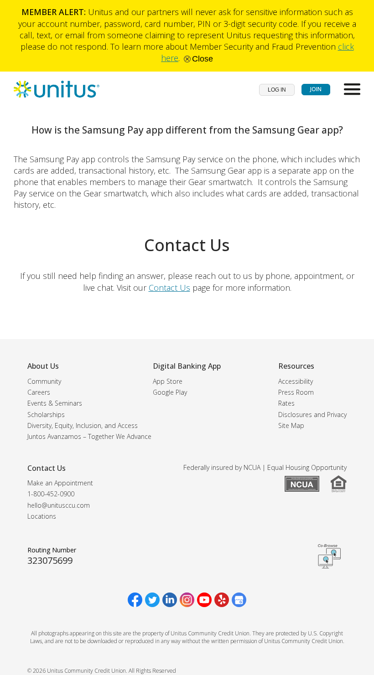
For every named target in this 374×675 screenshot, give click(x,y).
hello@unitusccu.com (58, 505)
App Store (167, 381)
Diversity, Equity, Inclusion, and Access (82, 425)
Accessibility (295, 381)
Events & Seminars (54, 403)
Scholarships (46, 414)
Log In (277, 90)
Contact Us (169, 287)
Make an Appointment (60, 483)
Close (201, 58)
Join (316, 89)
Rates (286, 403)
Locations (41, 516)
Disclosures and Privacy (312, 414)
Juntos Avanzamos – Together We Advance (89, 436)
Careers (38, 392)
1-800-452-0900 (50, 494)
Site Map (291, 425)
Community (44, 381)
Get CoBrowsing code (329, 556)
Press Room (296, 392)
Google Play (170, 392)
